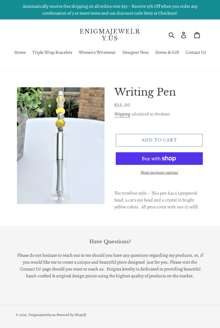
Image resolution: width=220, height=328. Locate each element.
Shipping (122, 114)
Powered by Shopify (71, 314)
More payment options (159, 172)
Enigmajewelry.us (110, 35)
